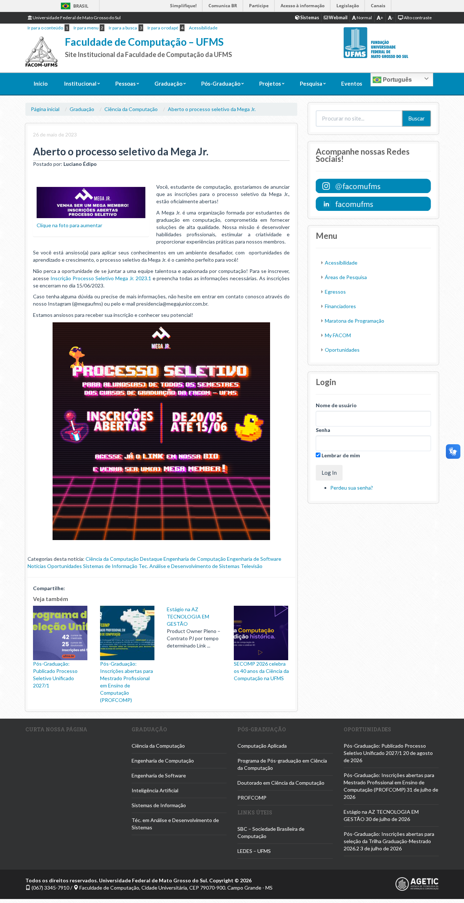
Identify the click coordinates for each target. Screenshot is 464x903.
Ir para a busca (123, 27)
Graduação (168, 83)
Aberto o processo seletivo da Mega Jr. (212, 109)
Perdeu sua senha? (351, 488)
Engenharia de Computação (194, 559)
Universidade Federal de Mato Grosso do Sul (76, 17)
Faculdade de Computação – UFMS (144, 42)
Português (396, 80)
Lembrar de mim (340, 455)
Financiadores (340, 306)
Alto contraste (417, 17)
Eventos (351, 83)
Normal (364, 17)
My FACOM (338, 335)
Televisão (251, 566)
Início (40, 83)
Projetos (270, 83)
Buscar (416, 118)
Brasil (73, 6)
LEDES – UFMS (254, 851)
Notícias (37, 566)
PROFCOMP (251, 797)
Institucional (80, 83)
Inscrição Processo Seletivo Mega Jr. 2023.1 (100, 278)
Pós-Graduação (220, 83)
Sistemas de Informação (110, 566)
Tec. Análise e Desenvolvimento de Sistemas (189, 566)
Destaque (151, 559)
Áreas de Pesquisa (346, 277)
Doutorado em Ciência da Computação (280, 783)
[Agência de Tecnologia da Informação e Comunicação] (417, 883)
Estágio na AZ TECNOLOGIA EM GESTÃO (188, 616)
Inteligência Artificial (155, 790)
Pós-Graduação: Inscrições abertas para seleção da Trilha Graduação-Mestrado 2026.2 (389, 841)
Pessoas (125, 83)
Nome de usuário (336, 405)
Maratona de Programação (354, 321)
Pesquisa (311, 83)
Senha (323, 430)
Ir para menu (86, 27)
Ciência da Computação (131, 109)
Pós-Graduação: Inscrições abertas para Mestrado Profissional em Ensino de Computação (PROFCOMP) (126, 682)
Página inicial (45, 109)
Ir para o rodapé (163, 27)
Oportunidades (64, 566)
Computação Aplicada (262, 746)
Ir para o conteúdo (45, 27)
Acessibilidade (203, 27)
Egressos (335, 292)
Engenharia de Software (254, 559)
